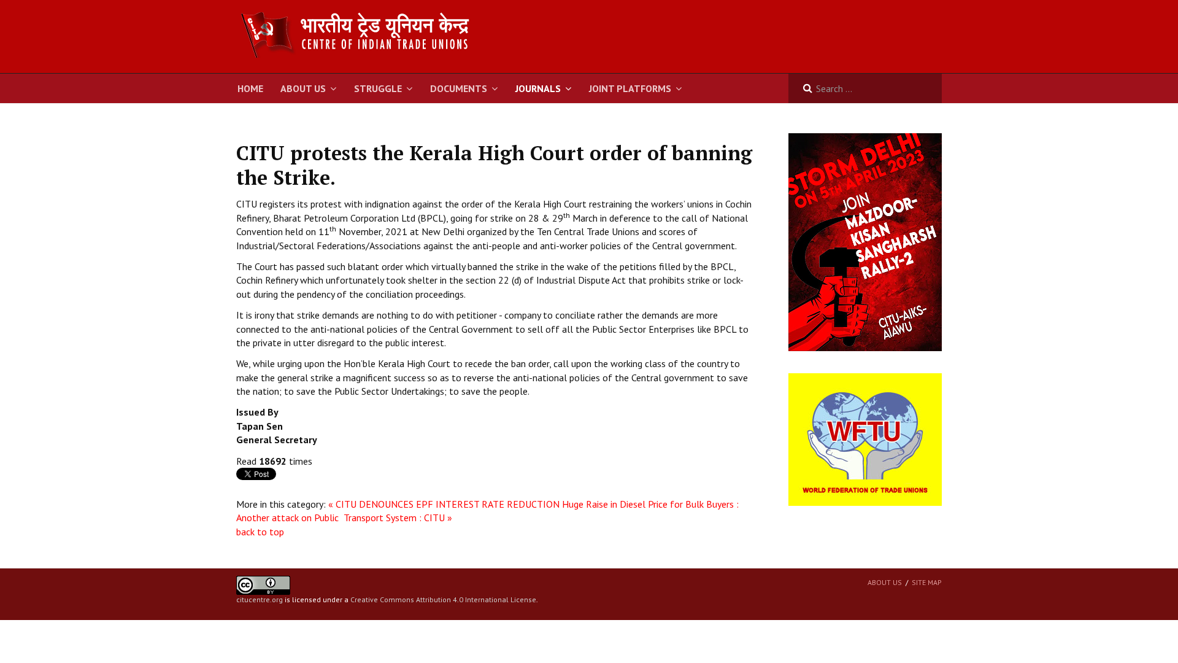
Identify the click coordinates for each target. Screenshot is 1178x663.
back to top (260, 531)
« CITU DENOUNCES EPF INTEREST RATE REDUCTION (444, 504)
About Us (303, 88)
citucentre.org (259, 599)
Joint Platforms (630, 88)
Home (250, 88)
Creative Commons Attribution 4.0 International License (443, 599)
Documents (458, 88)
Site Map (927, 582)
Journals (538, 88)
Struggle (378, 88)
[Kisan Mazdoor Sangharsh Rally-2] (865, 241)
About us (885, 582)
